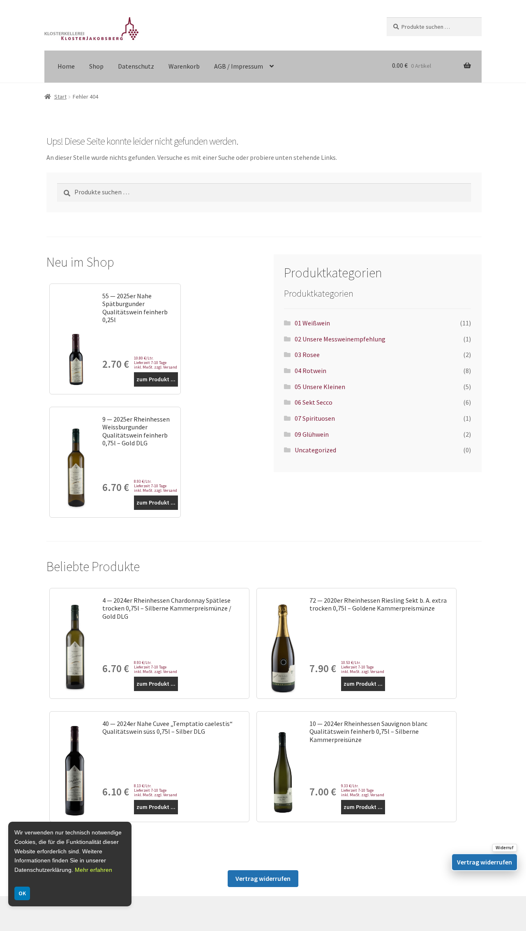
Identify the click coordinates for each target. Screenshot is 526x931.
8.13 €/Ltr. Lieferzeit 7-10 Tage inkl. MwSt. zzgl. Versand (155, 790)
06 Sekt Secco (313, 402)
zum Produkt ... (155, 379)
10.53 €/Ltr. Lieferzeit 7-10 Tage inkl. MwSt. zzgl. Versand (362, 667)
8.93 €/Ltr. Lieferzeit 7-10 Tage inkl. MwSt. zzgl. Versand (155, 486)
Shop (96, 66)
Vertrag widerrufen (263, 878)
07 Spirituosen (315, 418)
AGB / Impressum (238, 66)
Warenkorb (184, 66)
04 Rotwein (310, 370)
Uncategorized (315, 450)
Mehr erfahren (93, 869)
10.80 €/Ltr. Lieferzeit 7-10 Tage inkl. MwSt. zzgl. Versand (155, 362)
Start (60, 96)
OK (22, 893)
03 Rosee (307, 354)
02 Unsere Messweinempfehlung (340, 339)
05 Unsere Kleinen (320, 387)
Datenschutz (136, 66)
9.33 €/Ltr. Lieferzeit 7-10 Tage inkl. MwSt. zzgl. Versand (362, 790)
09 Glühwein (312, 434)
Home (66, 66)
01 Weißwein (312, 323)
